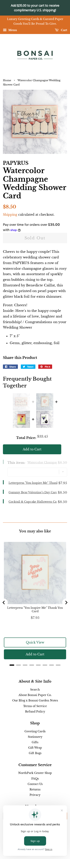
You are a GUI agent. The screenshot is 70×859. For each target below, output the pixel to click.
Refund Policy (35, 711)
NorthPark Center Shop (35, 773)
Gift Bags (35, 753)
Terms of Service (35, 706)
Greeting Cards (35, 731)
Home (7, 80)
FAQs (35, 778)
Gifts (35, 742)
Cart (63, 30)
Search (35, 689)
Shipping (10, 214)
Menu (12, 30)
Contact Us (35, 784)
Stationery (35, 737)
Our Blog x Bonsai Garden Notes (35, 700)
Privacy (35, 795)
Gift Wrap (35, 747)
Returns (35, 789)
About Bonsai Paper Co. (35, 695)
